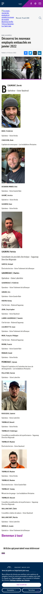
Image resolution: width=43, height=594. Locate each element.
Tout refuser (31, 590)
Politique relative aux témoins (20, 580)
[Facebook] (26, 53)
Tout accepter (21, 585)
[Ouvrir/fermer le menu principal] (4, 3)
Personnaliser (11, 590)
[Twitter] (30, 53)
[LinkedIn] (39, 53)
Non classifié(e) (7, 35)
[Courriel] (35, 53)
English (20, 4)
